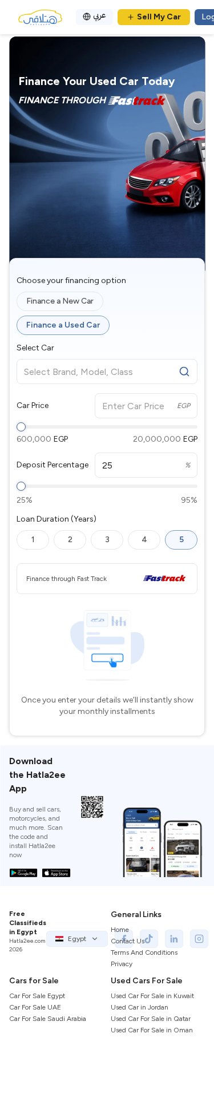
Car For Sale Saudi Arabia (47, 1019)
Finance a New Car (60, 301)
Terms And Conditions (144, 952)
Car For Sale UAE (35, 1007)
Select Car (35, 348)
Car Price (33, 406)
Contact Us (127, 941)
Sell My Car (159, 17)
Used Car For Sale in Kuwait (152, 996)
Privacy (121, 964)
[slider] (21, 426)
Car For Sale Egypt (37, 996)
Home (120, 930)
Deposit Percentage (52, 465)
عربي (99, 15)
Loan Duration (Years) (56, 519)
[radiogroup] (107, 313)
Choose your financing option (71, 281)
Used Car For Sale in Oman (152, 1030)
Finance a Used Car (63, 325)
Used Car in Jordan (139, 1007)
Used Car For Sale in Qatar (151, 1019)
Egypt (77, 939)
